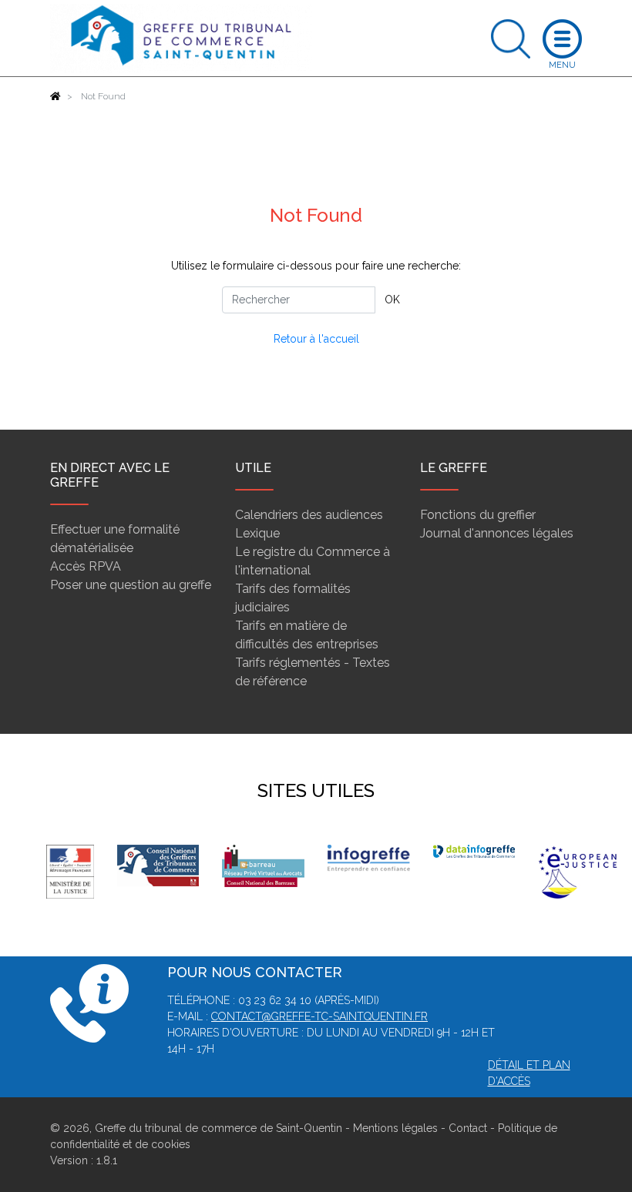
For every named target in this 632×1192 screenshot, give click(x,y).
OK (392, 299)
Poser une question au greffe (130, 585)
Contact (468, 1128)
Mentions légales (395, 1128)
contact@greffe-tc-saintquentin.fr (319, 1016)
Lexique (257, 533)
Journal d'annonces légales (496, 533)
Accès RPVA (85, 566)
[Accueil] (55, 96)
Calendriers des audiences (309, 514)
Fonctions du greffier (478, 514)
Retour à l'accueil (316, 339)
